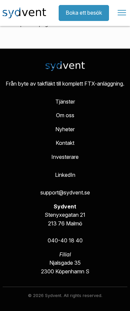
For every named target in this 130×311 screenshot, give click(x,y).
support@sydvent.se (65, 192)
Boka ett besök (84, 12)
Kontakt (65, 143)
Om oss (65, 115)
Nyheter (65, 129)
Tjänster (65, 101)
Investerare (65, 157)
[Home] (24, 13)
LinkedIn (65, 174)
